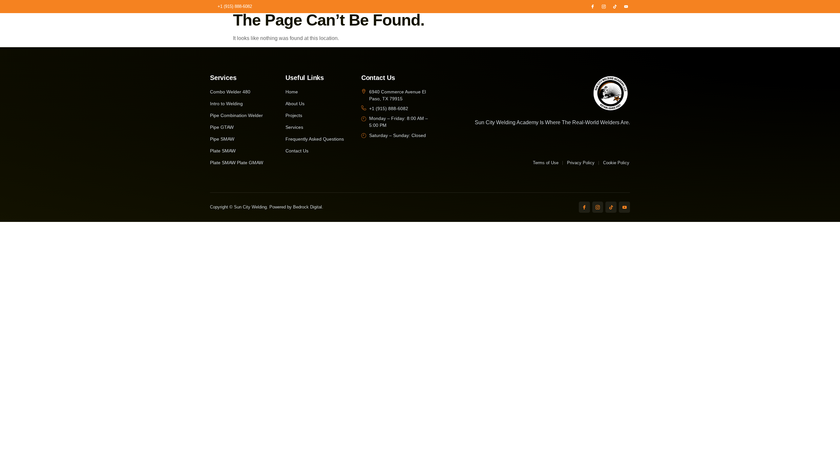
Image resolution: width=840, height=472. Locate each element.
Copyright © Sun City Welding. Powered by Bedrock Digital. (266, 207)
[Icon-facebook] (593, 6)
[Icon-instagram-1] (604, 6)
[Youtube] (626, 6)
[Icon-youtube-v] (624, 207)
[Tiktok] (615, 6)
